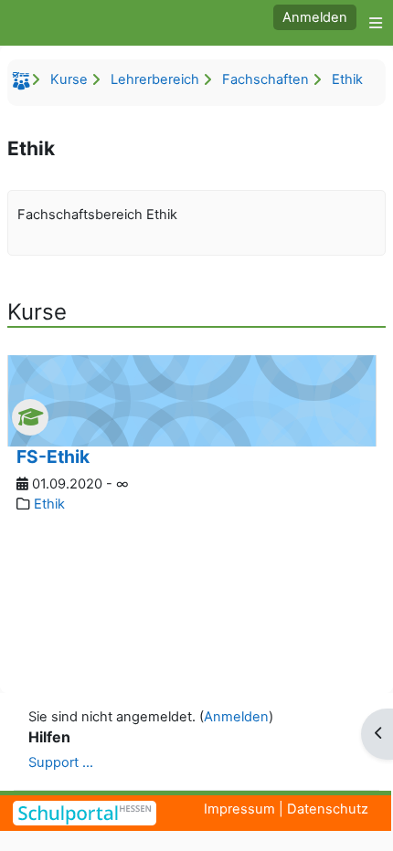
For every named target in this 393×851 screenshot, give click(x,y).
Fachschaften (265, 79)
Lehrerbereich (155, 79)
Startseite (23, 84)
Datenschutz (327, 809)
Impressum (239, 809)
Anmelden (314, 17)
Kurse (69, 79)
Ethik (347, 79)
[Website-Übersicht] (371, 23)
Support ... (60, 762)
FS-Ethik (53, 457)
